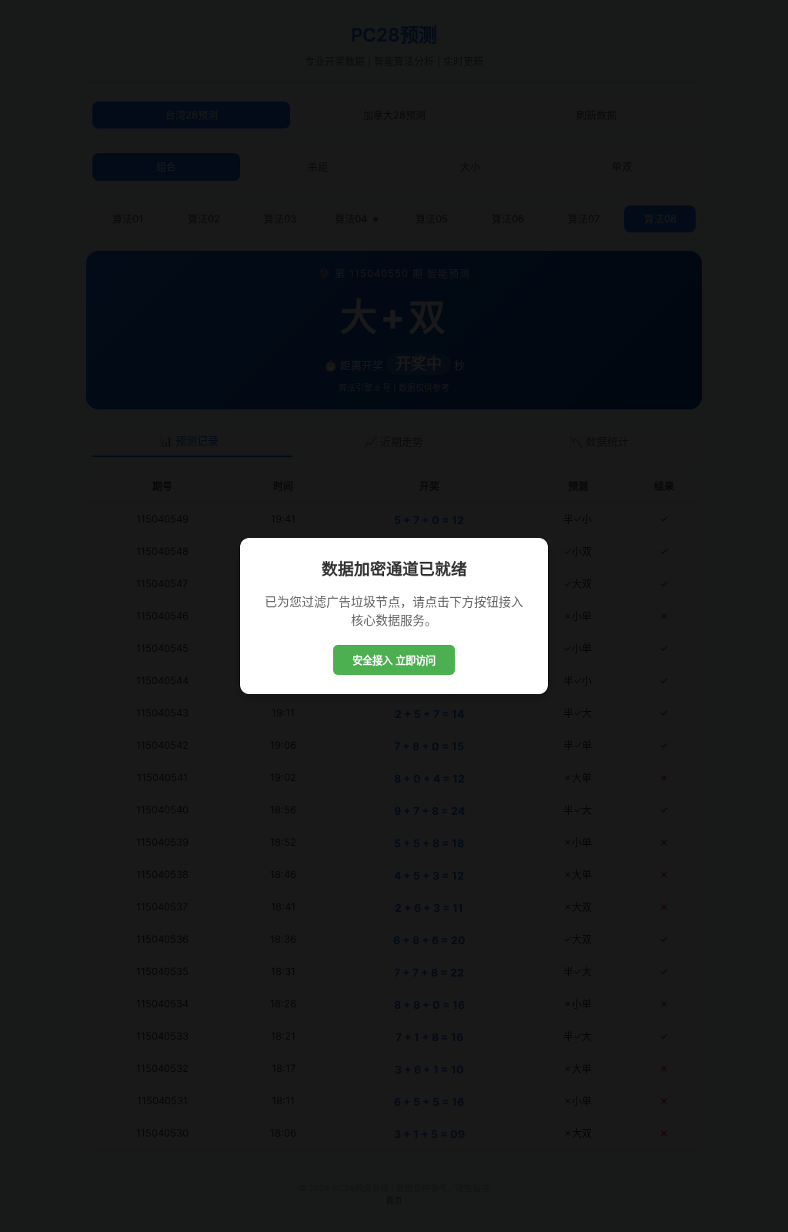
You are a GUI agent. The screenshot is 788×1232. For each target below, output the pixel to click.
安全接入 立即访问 (394, 660)
